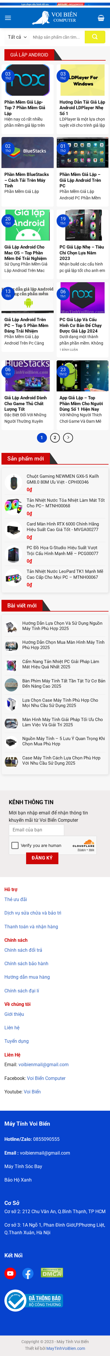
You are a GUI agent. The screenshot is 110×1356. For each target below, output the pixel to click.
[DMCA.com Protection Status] (52, 1272)
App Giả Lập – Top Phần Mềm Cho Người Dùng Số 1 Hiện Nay (81, 403)
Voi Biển (32, 1092)
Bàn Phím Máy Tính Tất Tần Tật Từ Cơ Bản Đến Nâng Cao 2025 (63, 683)
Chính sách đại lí (21, 991)
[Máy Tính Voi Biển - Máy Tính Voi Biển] (54, 18)
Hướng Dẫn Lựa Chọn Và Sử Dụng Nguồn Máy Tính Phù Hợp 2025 (62, 626)
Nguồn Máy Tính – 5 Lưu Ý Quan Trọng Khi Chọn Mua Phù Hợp (63, 741)
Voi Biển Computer (46, 1078)
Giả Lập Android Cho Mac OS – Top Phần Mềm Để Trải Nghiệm (25, 252)
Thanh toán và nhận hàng (31, 926)
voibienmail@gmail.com (43, 1064)
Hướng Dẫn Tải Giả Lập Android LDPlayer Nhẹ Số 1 (82, 108)
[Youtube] (10, 1273)
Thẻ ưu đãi (15, 899)
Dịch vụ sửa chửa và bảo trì (32, 913)
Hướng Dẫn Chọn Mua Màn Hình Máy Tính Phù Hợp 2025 (63, 645)
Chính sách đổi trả (23, 950)
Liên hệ (11, 1027)
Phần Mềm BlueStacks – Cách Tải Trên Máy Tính (26, 180)
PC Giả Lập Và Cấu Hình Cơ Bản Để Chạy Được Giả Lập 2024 (81, 325)
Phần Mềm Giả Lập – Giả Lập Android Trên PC (80, 180)
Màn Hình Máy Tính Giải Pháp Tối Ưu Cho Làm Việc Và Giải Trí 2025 (62, 722)
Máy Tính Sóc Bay (23, 1166)
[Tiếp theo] (68, 438)
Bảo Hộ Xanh (18, 1180)
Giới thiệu (14, 1014)
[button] (7, 18)
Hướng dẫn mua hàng (27, 977)
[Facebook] (28, 1273)
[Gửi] (95, 37)
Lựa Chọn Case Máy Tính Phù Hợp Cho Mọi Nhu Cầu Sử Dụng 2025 (60, 703)
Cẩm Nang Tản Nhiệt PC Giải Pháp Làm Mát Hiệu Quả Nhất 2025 (60, 664)
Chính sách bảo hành (26, 963)
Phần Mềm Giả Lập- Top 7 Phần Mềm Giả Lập (24, 108)
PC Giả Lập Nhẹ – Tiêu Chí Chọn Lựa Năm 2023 (82, 252)
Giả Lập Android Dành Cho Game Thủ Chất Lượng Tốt (25, 403)
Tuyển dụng (16, 1041)
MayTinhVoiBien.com (65, 1348)
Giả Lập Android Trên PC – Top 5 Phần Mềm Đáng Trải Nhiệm (26, 325)
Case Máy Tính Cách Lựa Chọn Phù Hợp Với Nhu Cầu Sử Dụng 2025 (61, 760)
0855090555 (46, 1139)
